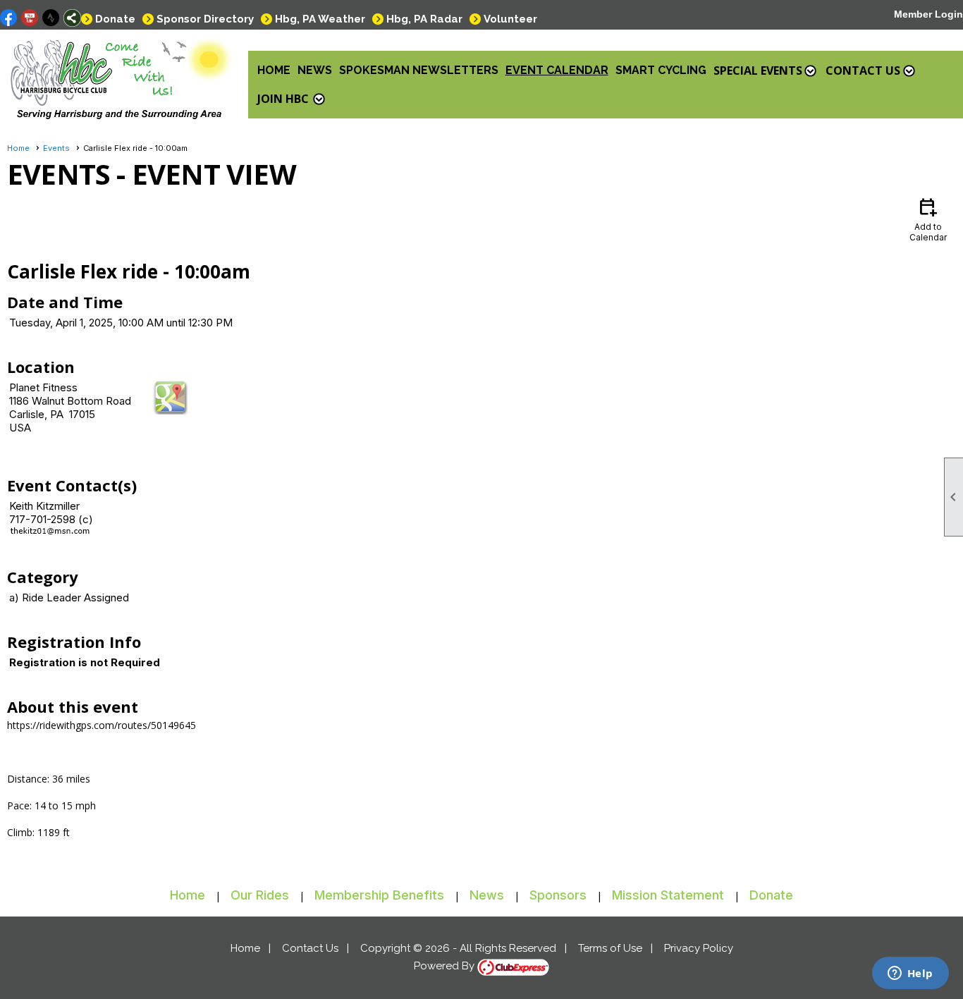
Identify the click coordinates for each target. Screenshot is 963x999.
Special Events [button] (757, 70)
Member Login (928, 14)
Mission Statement (668, 895)
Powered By (445, 966)
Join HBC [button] (283, 98)
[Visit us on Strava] (51, 18)
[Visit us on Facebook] (9, 18)
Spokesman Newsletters (418, 70)
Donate (115, 19)
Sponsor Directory (205, 19)
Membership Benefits (379, 895)
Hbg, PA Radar (424, 19)
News (315, 70)
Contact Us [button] (863, 70)
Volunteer (510, 19)
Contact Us (310, 948)
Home (273, 70)
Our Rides (260, 895)
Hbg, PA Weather (320, 19)
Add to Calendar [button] (928, 219)
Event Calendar (556, 70)
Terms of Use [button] (610, 948)
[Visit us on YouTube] (30, 18)
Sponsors (558, 895)
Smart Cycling (660, 70)
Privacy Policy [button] (698, 948)
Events (56, 148)
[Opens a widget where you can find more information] (910, 974)
